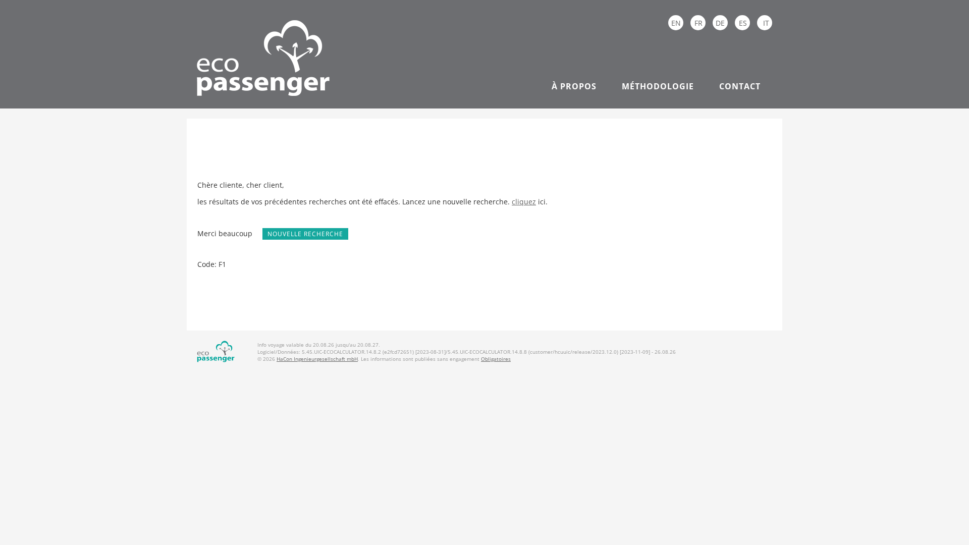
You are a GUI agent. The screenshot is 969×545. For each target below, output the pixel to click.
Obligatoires (496, 358)
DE (720, 23)
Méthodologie (658, 86)
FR (698, 23)
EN (676, 23)
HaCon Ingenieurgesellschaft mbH (317, 358)
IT (766, 23)
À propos (574, 86)
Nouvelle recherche (305, 234)
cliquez (524, 201)
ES (743, 23)
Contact (740, 86)
